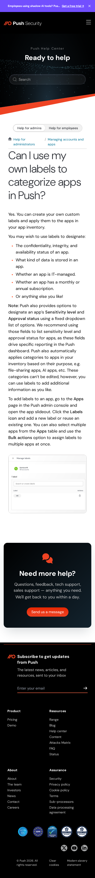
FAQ (52, 748)
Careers (13, 807)
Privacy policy (59, 784)
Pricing (12, 719)
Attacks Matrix (60, 743)
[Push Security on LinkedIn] (84, 848)
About (11, 778)
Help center (58, 731)
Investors (14, 790)
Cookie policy (59, 790)
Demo (11, 725)
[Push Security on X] (64, 848)
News (11, 796)
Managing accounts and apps (66, 141)
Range (54, 719)
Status (54, 754)
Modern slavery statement (77, 863)
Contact (13, 802)
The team (14, 784)
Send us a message (47, 611)
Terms (53, 796)
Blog (52, 725)
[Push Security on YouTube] (74, 848)
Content (55, 737)
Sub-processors (61, 802)
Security (55, 778)
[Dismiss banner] (89, 6)
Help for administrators (24, 141)
